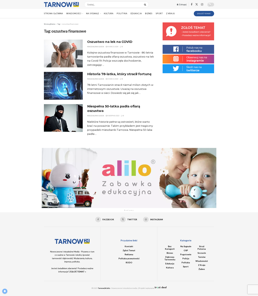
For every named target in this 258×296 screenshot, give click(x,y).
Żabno (202, 269)
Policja (185, 258)
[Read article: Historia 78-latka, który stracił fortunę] (63, 86)
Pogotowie (185, 254)
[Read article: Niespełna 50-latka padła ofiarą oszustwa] (63, 118)
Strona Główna (53, 13)
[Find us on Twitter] (196, 4)
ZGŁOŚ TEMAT (204, 13)
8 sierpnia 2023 (113, 116)
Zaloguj (182, 4)
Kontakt (129, 246)
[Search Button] (146, 4)
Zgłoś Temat (129, 250)
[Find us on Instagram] (202, 4)
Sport (159, 13)
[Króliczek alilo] (129, 177)
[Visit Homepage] (61, 4)
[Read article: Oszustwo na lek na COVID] (63, 53)
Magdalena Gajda (95, 47)
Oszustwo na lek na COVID (109, 42)
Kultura (108, 13)
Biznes (148, 13)
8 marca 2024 (112, 47)
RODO (129, 262)
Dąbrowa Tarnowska (169, 258)
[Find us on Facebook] (191, 4)
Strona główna (49, 24)
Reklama (129, 254)
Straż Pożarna (202, 247)
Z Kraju (170, 13)
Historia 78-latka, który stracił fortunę (119, 74)
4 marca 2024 (112, 79)
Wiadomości (73, 13)
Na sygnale (92, 13)
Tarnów (201, 257)
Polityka (122, 13)
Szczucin (202, 253)
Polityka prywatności (129, 258)
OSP (186, 250)
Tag (58, 24)
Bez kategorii (170, 247)
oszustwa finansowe (70, 24)
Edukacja (136, 13)
